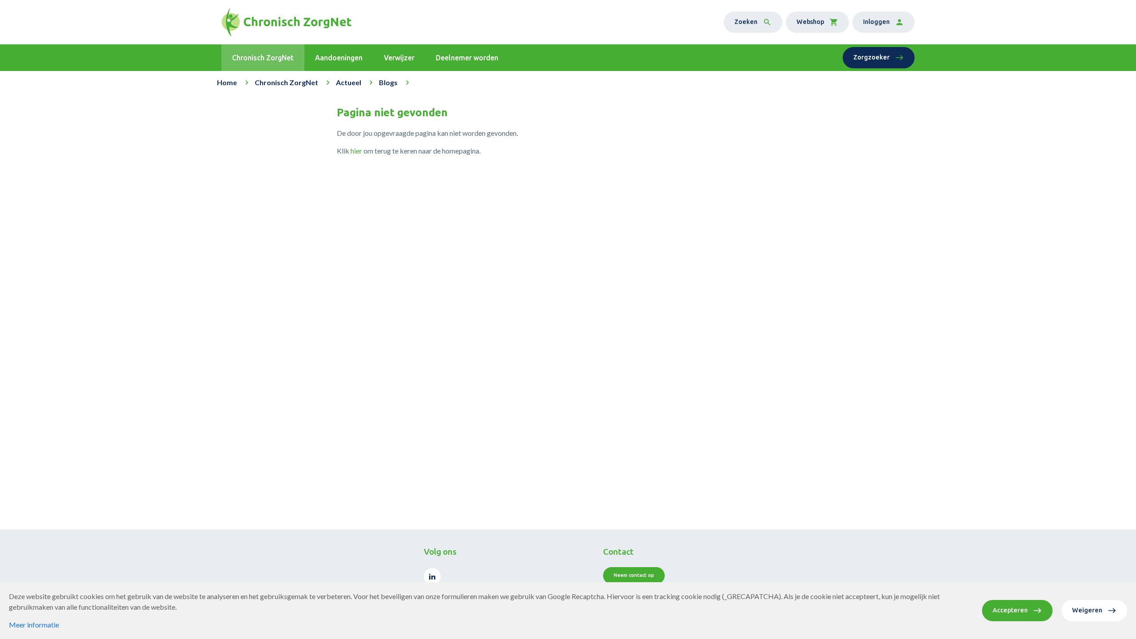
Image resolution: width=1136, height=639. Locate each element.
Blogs (388, 82)
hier (356, 150)
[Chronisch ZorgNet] (286, 22)
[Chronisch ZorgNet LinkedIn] (432, 576)
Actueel (348, 82)
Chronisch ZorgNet (286, 82)
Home (227, 82)
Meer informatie (34, 624)
